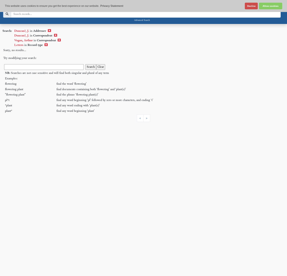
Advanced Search (142, 20)
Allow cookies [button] (271, 6)
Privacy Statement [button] (111, 5)
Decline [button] (251, 6)
